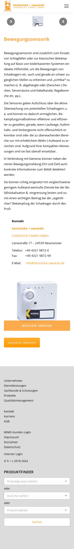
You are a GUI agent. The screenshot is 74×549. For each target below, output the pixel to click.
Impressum (11, 437)
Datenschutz (12, 447)
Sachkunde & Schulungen (21, 390)
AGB (6, 421)
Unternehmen (13, 381)
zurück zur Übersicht (22, 342)
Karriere (9, 416)
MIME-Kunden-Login (17, 432)
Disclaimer (11, 442)
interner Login (13, 454)
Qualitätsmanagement (19, 400)
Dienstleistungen (15, 385)
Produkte (10, 395)
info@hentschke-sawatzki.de (45, 263)
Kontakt (9, 411)
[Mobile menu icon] (66, 6)
